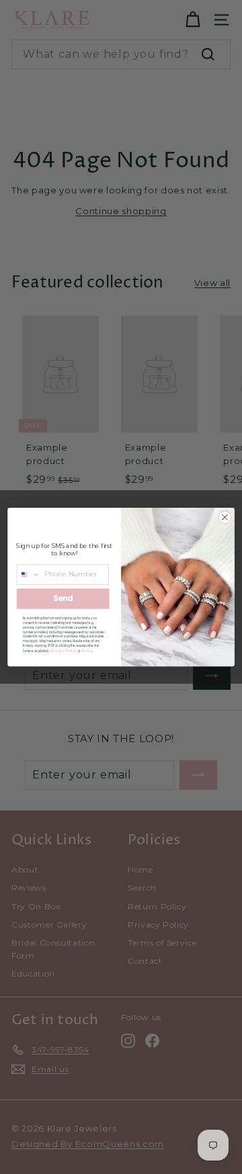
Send (63, 598)
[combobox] (28, 574)
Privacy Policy (63, 650)
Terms (87, 650)
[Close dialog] (225, 517)
